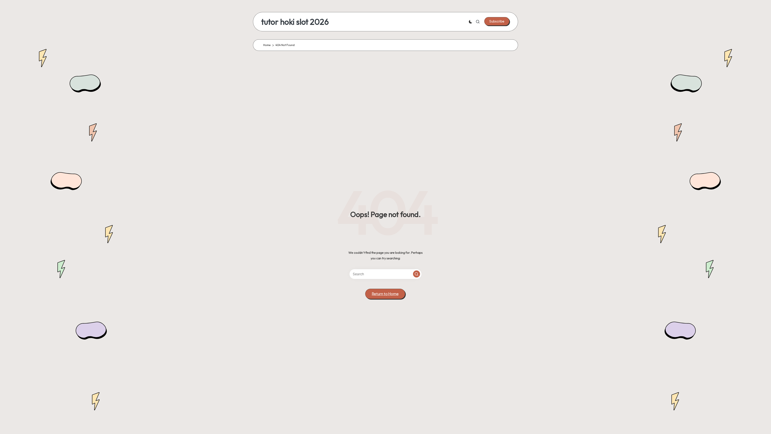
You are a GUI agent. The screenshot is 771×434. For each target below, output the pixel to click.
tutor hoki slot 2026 (295, 21)
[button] (496, 21)
